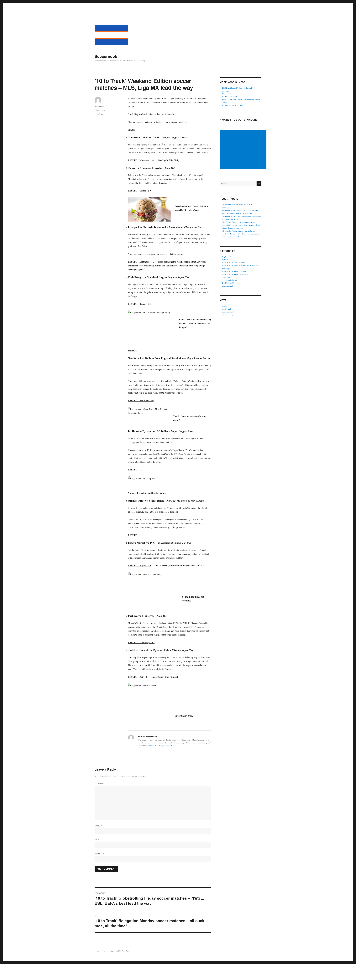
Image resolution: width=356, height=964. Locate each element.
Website (99, 853)
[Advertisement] (243, 149)
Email (99, 839)
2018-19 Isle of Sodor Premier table (235, 274)
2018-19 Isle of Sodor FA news (233, 262)
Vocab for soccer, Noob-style (232, 105)
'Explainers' (226, 256)
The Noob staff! (228, 283)
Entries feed (226, 309)
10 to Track (99, 114)
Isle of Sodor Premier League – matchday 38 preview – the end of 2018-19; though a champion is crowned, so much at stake (241, 234)
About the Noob (228, 93)
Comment (101, 783)
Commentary (227, 277)
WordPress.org (227, 314)
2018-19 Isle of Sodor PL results (234, 271)
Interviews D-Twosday (230, 280)
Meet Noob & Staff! (229, 96)
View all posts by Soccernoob (161, 745)
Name (98, 825)
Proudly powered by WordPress (117, 951)
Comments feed (228, 312)
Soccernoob (106, 56)
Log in (224, 306)
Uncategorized (227, 286)
